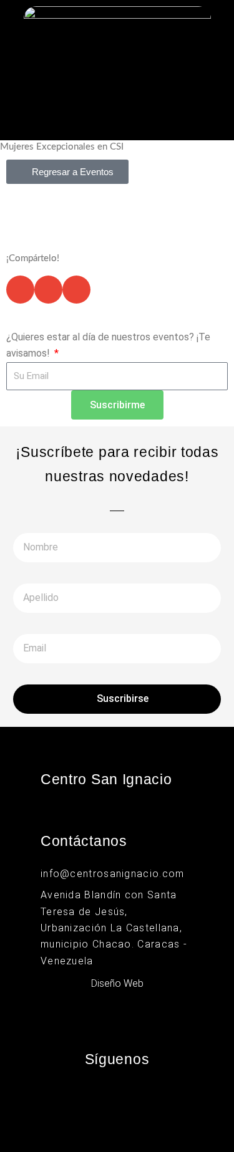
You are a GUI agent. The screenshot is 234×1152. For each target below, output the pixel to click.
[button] (117, 117)
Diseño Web (117, 983)
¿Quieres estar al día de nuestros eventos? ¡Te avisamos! (108, 345)
